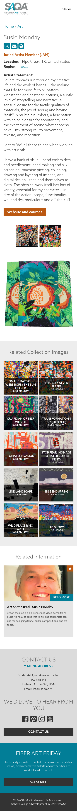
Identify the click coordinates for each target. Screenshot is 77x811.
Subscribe (38, 782)
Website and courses (24, 211)
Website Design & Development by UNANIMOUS (38, 803)
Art (20, 26)
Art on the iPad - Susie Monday (30, 607)
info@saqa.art (42, 689)
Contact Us (38, 731)
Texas (23, 66)
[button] (27, 236)
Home (9, 26)
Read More (61, 597)
